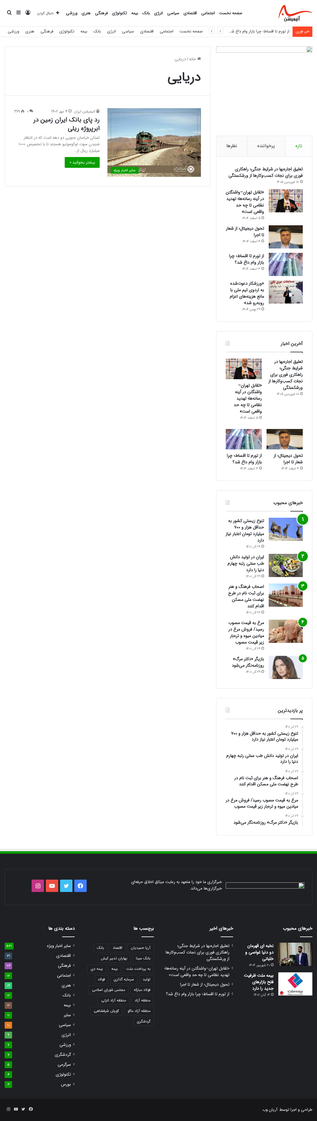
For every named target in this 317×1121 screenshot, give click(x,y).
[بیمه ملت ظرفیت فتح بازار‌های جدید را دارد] (295, 984)
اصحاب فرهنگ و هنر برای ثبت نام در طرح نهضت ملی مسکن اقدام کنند (246, 596)
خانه (193, 59)
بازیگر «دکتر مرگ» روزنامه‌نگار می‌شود (248, 662)
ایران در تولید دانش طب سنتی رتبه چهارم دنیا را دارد (246, 563)
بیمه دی (97, 969)
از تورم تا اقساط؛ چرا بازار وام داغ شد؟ (258, 31)
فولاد (101, 979)
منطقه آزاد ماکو (139, 1011)
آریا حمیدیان (140, 948)
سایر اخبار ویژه (59, 946)
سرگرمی (64, 1064)
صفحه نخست (230, 13)
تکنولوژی (119, 13)
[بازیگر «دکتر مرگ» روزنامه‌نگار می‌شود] (286, 667)
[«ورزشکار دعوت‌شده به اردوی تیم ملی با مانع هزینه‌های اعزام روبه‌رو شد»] (286, 292)
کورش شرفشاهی (106, 1011)
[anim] (295, 13)
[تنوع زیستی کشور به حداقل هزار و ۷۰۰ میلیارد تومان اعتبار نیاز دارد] (286, 529)
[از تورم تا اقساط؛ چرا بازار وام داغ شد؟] (286, 264)
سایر (67, 1015)
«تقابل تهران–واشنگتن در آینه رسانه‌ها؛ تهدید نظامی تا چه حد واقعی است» (245, 202)
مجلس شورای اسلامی (108, 990)
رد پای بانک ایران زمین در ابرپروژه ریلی (66, 124)
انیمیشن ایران (84, 111)
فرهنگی (101, 13)
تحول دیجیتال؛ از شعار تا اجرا (245, 231)
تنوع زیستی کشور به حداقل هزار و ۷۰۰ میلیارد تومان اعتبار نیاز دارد (245, 530)
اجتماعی (208, 13)
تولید (146, 979)
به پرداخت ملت (138, 969)
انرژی (158, 13)
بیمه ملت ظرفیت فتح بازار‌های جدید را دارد (259, 982)
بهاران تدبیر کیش (114, 958)
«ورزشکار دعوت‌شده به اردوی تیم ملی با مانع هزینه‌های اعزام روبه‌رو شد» (247, 293)
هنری (86, 13)
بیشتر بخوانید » (82, 162)
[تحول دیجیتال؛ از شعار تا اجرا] (286, 236)
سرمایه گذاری (124, 979)
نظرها (231, 146)
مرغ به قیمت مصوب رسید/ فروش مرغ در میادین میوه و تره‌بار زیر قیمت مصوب (246, 632)
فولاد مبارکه (142, 990)
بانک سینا (143, 958)
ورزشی (71, 13)
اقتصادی (190, 13)
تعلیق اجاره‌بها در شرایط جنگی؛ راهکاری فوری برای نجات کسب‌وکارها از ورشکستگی (265, 172)
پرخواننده (266, 146)
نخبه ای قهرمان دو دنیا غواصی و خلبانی (259, 952)
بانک (146, 13)
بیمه (134, 13)
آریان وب (270, 1109)
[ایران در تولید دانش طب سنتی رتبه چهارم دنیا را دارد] (286, 565)
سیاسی (173, 13)
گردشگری (143, 1021)
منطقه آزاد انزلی (113, 1000)
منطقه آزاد (142, 1000)
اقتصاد (117, 948)
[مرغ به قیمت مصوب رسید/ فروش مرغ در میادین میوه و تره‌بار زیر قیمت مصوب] (286, 631)
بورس (66, 1084)
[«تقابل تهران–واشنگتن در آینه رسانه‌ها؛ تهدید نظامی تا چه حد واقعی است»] (286, 200)
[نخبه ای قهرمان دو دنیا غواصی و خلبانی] (295, 954)
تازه (298, 146)
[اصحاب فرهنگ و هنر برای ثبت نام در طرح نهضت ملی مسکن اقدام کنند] (286, 595)
